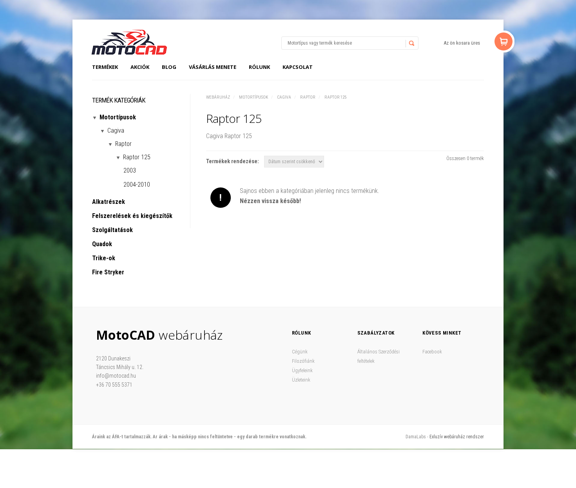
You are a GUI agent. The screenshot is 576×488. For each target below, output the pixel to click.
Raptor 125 (335, 97)
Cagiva (284, 97)
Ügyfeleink (302, 370)
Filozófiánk (303, 361)
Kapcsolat (298, 66)
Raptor (307, 97)
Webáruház (218, 97)
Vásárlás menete (212, 66)
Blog (169, 66)
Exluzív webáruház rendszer (456, 436)
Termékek (105, 66)
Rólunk (259, 66)
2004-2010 (136, 184)
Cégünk (300, 352)
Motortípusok (253, 97)
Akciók (139, 66)
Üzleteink (301, 380)
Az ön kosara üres (462, 43)
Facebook (432, 352)
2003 (129, 170)
